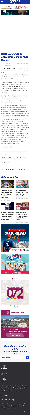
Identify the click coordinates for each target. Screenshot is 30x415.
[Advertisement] (15, 33)
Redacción (8, 65)
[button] (2, 2)
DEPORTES (8, 63)
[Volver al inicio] (15, 2)
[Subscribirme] (27, 357)
